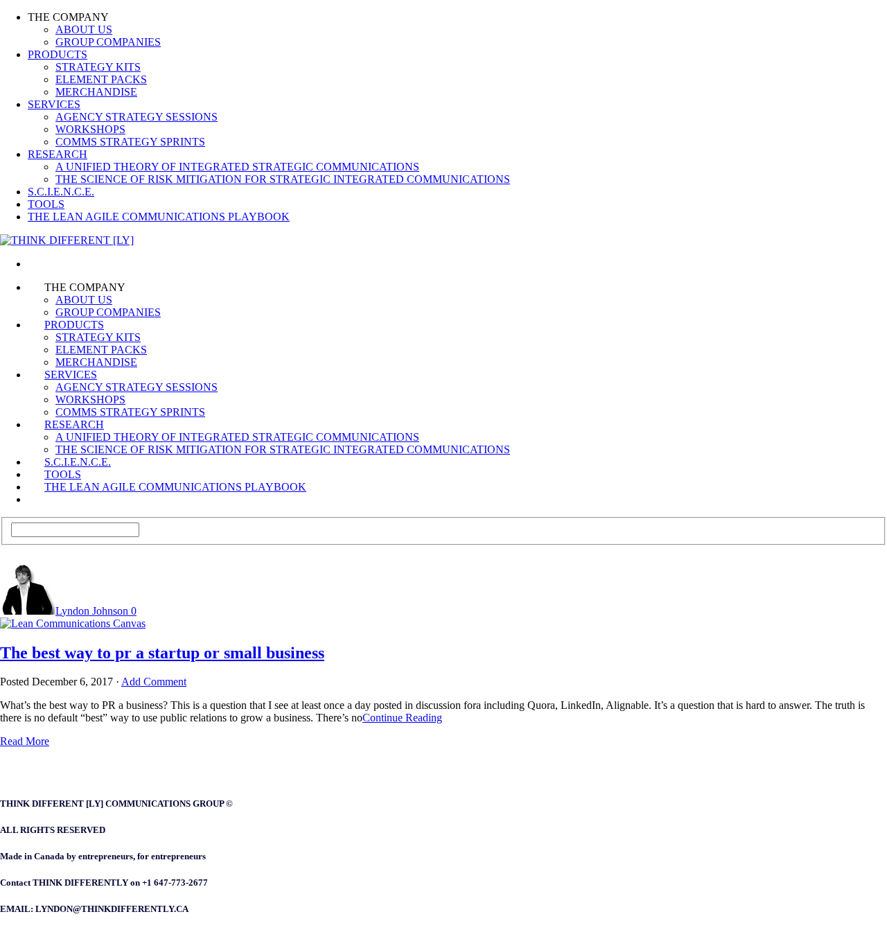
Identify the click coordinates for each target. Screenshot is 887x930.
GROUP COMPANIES (108, 42)
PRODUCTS (57, 54)
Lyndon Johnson (91, 611)
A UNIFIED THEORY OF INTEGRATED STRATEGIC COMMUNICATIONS (237, 167)
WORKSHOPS (90, 129)
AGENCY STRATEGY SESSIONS (136, 117)
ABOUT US (83, 29)
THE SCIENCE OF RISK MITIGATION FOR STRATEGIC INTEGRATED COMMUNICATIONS (282, 179)
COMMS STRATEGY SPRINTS (130, 142)
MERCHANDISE (96, 92)
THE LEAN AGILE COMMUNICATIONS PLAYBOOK (159, 216)
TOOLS (46, 204)
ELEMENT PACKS (101, 79)
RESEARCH (57, 154)
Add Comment (153, 681)
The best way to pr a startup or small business (162, 653)
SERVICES (54, 104)
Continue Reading (402, 717)
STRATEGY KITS (98, 67)
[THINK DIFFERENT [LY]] (44, 264)
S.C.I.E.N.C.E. (61, 192)
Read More (24, 741)
